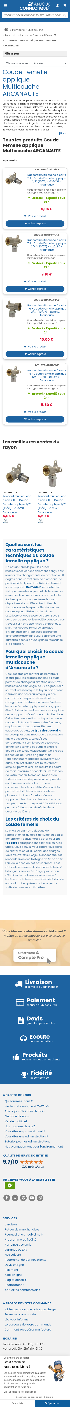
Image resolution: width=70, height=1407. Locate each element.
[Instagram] (40, 1198)
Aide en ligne (13, 1275)
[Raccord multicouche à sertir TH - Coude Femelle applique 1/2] (17, 473)
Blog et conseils (16, 1280)
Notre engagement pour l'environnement (34, 1146)
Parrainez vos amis (18, 1245)
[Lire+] (63, 133)
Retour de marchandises (22, 1229)
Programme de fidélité (20, 1239)
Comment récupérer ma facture (28, 1329)
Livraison (11, 1224)
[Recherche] (64, 15)
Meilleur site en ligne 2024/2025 (27, 1106)
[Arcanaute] (5, 520)
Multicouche (35, 30)
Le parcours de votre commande (28, 1324)
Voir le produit (36, 216)
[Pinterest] (24, 1198)
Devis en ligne (14, 1265)
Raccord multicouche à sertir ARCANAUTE (30, 35)
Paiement (11, 1270)
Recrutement (14, 1285)
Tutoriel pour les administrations (27, 1141)
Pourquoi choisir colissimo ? (24, 1234)
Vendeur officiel (16, 1121)
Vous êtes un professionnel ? (25, 1131)
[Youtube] (32, 1198)
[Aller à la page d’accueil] (6, 30)
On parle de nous (17, 1116)
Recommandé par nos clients (25, 1260)
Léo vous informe (17, 1319)
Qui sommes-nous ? (19, 1101)
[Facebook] (7, 1198)
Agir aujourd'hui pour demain (25, 1111)
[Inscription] (10, 1185)
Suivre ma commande (20, 1314)
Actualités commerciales (22, 1290)
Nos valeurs (13, 1255)
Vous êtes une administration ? (26, 1136)
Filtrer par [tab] (12, 53)
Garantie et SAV (16, 1250)
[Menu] (5, 5)
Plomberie (18, 30)
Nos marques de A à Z (20, 1126)
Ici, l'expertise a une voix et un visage (30, 1309)
